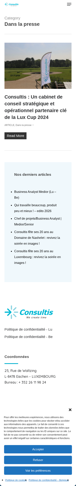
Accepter (38, 449)
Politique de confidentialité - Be (28, 337)
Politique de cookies (16, 480)
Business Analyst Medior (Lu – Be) (35, 194)
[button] (70, 410)
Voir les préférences (38, 470)
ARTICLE (9, 125)
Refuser (38, 460)
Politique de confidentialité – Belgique (49, 480)
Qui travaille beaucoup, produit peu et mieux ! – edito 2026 (35, 208)
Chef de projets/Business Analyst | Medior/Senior (37, 221)
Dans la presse (24, 125)
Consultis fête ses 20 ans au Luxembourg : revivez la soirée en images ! (37, 256)
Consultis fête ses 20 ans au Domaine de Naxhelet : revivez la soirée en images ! (37, 237)
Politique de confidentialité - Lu (28, 329)
